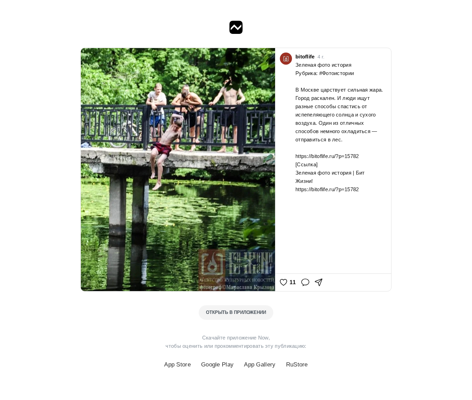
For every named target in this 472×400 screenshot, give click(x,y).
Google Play (217, 364)
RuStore (297, 364)
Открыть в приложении (236, 312)
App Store (177, 364)
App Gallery (259, 364)
